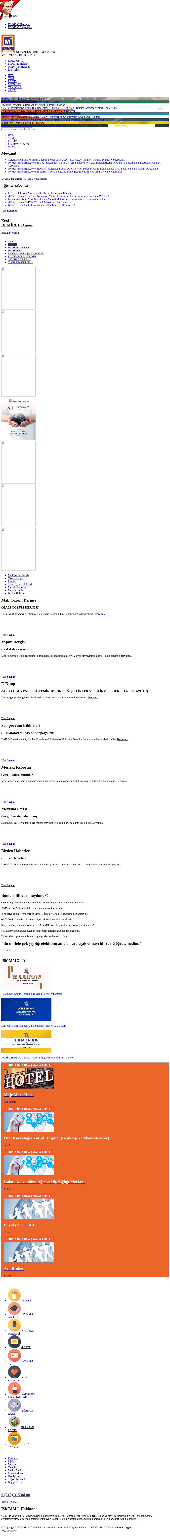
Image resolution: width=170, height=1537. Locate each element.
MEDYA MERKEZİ (19, 66)
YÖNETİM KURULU (20, 262)
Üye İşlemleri (15, 1476)
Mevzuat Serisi (16, 590)
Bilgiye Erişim (15, 1482)
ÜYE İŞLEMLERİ (29, 1501)
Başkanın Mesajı (10, 232)
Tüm (9, 210)
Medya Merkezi (16, 1470)
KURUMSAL (15, 60)
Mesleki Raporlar (17, 587)
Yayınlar (12, 1467)
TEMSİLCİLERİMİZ (19, 259)
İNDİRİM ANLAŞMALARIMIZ (26, 253)
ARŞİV (12, 90)
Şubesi (9, 1501)
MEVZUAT (14, 84)
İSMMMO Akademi (18, 247)
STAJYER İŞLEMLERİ (53, 1501)
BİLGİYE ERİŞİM (18, 63)
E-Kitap (12, 581)
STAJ (11, 78)
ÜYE (11, 75)
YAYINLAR (15, 87)
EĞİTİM (12, 81)
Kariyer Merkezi (16, 1473)
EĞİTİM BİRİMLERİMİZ (22, 256)
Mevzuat (11, 178)
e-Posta (12, 241)
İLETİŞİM (13, 69)
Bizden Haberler (16, 593)
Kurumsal (13, 1458)
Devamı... (100, 614)
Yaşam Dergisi (15, 578)
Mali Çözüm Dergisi (18, 575)
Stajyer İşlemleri (16, 1479)
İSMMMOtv (14, 250)
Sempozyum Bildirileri (20, 584)
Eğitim (11, 1461)
